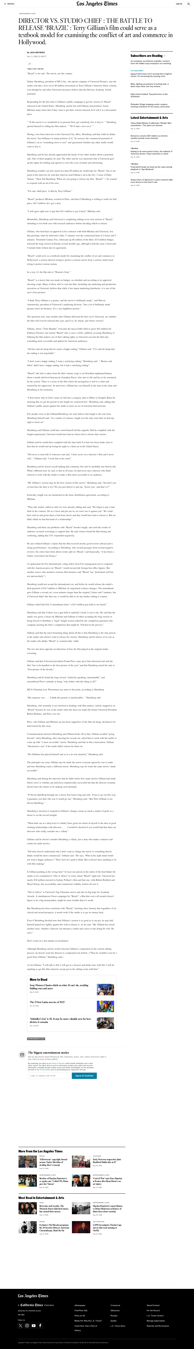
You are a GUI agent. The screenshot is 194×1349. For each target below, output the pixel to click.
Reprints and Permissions (158, 1326)
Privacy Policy (45, 1070)
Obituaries (115, 1311)
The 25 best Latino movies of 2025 (47, 1002)
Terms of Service (58, 1063)
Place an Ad (80, 1316)
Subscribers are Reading (147, 55)
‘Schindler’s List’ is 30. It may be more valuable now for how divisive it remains (60, 1020)
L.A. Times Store (118, 1326)
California (97, 1156)
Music (41, 1202)
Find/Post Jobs (81, 1311)
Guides (114, 1321)
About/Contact (153, 1305)
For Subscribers (137, 70)
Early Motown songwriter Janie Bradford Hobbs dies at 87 (107, 1161)
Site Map (21, 1315)
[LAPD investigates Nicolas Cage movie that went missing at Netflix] (81, 1227)
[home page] (97, 4)
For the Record (153, 1311)
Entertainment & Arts (27, 13)
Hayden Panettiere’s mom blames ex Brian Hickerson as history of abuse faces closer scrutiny (107, 1208)
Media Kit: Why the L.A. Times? (88, 1321)
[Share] (30, 64)
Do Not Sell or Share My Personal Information (94, 1342)
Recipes (114, 1316)
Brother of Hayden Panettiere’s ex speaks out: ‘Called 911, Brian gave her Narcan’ (53, 1181)
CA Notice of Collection (71, 1342)
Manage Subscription (156, 1321)
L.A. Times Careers (155, 1316)
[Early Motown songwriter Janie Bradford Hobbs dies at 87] (81, 1162)
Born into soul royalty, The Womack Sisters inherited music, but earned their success (54, 1208)
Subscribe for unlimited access (29, 1311)
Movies (42, 1156)
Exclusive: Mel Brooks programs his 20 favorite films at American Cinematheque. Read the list (54, 1227)
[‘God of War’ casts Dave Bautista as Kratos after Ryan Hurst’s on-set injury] (81, 1181)
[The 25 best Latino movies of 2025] (105, 1006)
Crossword (115, 1305)
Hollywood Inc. (99, 1221)
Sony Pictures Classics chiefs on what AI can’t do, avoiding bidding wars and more (59, 987)
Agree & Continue (84, 1076)
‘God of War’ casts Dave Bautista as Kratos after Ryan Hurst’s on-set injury (107, 1181)
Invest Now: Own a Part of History (86, 1328)
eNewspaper (80, 1305)
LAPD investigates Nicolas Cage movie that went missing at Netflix (107, 1227)
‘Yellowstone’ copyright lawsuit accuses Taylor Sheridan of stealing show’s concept (53, 1162)
